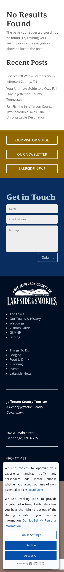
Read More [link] (36, 490)
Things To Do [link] (19, 350)
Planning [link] (16, 364)
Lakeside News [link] (21, 373)
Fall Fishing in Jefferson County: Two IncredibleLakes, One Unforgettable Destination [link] (29, 111)
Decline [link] (31, 545)
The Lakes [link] (17, 314)
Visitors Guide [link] (20, 328)
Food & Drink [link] (19, 359)
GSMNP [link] (15, 332)
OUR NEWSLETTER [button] (32, 154)
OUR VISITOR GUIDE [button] (32, 140)
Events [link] (14, 369)
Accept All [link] (30, 556)
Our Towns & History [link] (25, 318)
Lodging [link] (16, 355)
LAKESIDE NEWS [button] (32, 168)
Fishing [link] (15, 337)
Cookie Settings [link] (30, 535)
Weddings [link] (17, 323)
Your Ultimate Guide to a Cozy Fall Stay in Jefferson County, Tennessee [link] (31, 93)
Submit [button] (48, 257)
